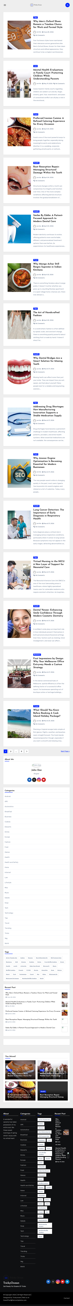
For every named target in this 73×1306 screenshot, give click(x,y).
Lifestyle (8, 882)
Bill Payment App (56, 958)
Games (7, 852)
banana (30, 958)
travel (32, 974)
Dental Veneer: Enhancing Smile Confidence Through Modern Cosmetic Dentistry (48, 613)
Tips (35, 17)
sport (8, 974)
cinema (23, 962)
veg (38, 974)
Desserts (8, 827)
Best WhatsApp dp (42, 958)
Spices (59, 970)
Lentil (15, 966)
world (41, 978)
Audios (22, 958)
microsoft (46, 966)
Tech (35, 454)
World (7, 943)
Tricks (7, 933)
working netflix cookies (29, 978)
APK (6, 801)
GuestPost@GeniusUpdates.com (15, 1300)
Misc (6, 888)
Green (62, 962)
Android (8, 796)
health (8, 966)
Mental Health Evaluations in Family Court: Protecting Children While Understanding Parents (60, 1153)
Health (36, 163)
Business (37, 654)
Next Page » (65, 751)
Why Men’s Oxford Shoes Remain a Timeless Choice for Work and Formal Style (47, 24)
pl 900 (29, 970)
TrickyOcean (11, 1283)
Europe (7, 837)
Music (7, 893)
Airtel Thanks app (11, 958)
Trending (8, 928)
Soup (6, 903)
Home (7, 867)
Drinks (7, 832)
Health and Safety (11, 862)
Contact (67, 1298)
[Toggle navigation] (4, 5)
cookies (31, 962)
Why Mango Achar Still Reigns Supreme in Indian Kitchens (47, 267)
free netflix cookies (50, 962)
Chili (16, 962)
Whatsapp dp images (12, 978)
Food (35, 114)
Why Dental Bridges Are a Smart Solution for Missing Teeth (48, 361)
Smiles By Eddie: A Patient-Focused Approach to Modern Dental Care (48, 218)
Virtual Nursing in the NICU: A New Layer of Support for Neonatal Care (49, 564)
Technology (9, 913)
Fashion (7, 842)
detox (39, 962)
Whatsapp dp (53, 974)
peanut (21, 970)
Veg (6, 938)
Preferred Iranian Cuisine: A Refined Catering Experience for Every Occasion (49, 121)
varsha (38, 32)
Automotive (9, 806)
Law (35, 66)
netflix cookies (10, 970)
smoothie (45, 970)
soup (52, 970)
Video (44, 974)
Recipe (36, 970)
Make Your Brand (35, 966)
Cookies (7, 822)
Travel (36, 706)
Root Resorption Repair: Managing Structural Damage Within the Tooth (47, 170)
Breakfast (8, 812)
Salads (7, 898)
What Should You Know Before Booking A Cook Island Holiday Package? (46, 713)
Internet (8, 872)
